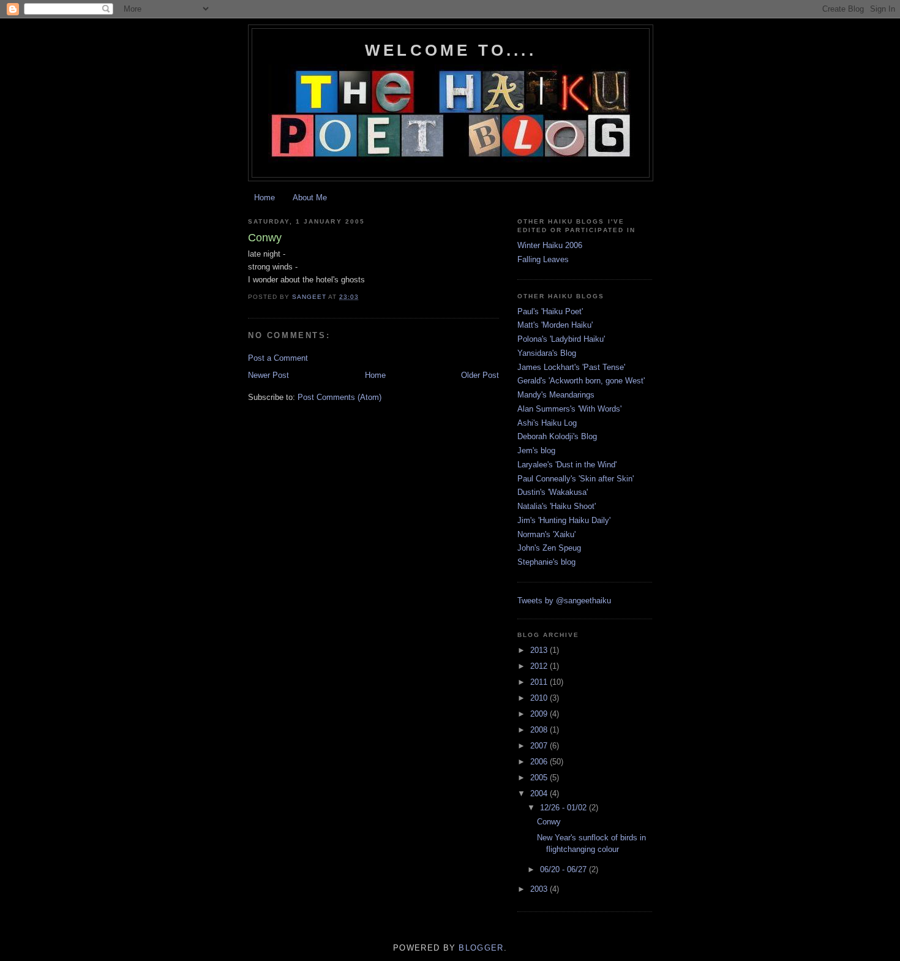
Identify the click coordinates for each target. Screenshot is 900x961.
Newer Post (268, 375)
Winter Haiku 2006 (549, 245)
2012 (540, 666)
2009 (540, 713)
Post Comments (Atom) (339, 397)
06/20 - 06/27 (564, 869)
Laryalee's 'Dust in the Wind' (567, 464)
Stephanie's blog (546, 562)
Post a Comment (278, 358)
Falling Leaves (543, 259)
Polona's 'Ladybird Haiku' (561, 339)
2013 (540, 650)
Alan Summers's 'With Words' (569, 408)
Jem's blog (536, 450)
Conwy (549, 821)
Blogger (481, 947)
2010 (540, 698)
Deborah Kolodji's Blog (557, 436)
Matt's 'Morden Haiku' (555, 325)
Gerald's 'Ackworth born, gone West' (581, 380)
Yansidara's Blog (546, 353)
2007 (540, 745)
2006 (540, 761)
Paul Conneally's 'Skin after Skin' (575, 478)
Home (264, 197)
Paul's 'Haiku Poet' (550, 311)
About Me (310, 197)
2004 (540, 793)
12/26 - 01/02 (564, 807)
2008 (540, 729)
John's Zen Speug (549, 547)
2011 (540, 682)
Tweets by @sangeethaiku (564, 600)
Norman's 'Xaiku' (546, 534)
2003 (540, 889)
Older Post (480, 375)
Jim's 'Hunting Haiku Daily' (563, 520)
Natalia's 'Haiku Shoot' (556, 506)
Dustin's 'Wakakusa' (552, 492)
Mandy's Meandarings (555, 394)
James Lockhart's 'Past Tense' (571, 367)
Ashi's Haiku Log (547, 423)
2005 (540, 777)
